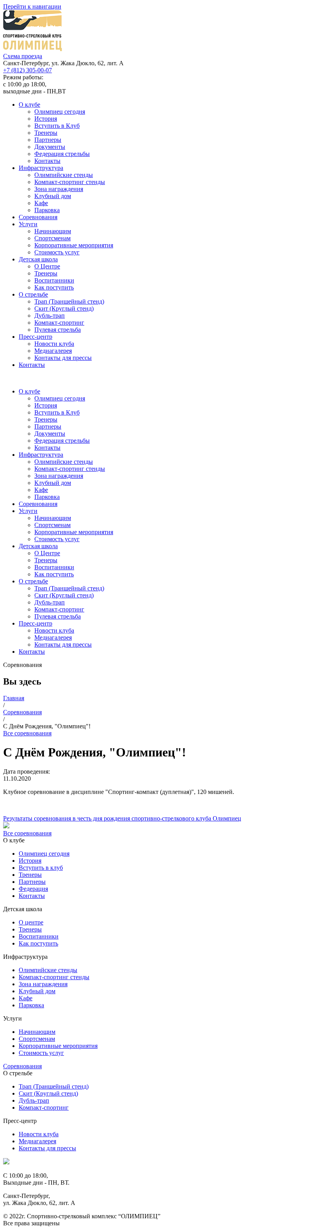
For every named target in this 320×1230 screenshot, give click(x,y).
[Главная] (6, 1162)
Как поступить (54, 287)
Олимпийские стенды (63, 175)
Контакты (47, 160)
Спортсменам (52, 238)
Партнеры (47, 139)
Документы (49, 146)
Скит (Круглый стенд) (64, 308)
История (45, 118)
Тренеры (45, 132)
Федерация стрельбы (62, 153)
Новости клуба (54, 343)
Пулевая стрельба (57, 329)
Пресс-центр (35, 336)
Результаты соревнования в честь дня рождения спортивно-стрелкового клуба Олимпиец (122, 818)
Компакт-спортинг (59, 322)
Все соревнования (27, 733)
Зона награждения (58, 189)
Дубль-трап (49, 315)
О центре (31, 922)
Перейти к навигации (32, 6)
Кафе (41, 203)
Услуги (28, 224)
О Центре (47, 266)
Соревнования (38, 217)
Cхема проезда (22, 56)
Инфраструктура (41, 167)
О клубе (29, 104)
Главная (13, 698)
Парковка (47, 210)
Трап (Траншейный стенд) (69, 301)
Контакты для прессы (63, 357)
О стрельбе (33, 294)
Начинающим (52, 231)
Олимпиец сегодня (59, 111)
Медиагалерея (53, 350)
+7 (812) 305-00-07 (27, 70)
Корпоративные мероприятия (73, 245)
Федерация (33, 888)
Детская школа (38, 259)
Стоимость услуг (57, 252)
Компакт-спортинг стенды (69, 182)
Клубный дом (52, 196)
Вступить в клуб (41, 867)
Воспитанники (54, 280)
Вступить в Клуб (57, 125)
